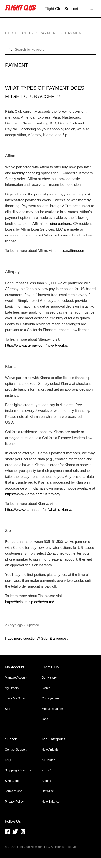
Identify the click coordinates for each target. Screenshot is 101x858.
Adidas (46, 781)
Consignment (51, 698)
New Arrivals (50, 749)
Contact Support (15, 749)
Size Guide (12, 781)
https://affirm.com (71, 250)
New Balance (51, 801)
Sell (7, 709)
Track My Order (15, 698)
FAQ (8, 760)
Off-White (48, 791)
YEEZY (46, 770)
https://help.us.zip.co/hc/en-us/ (29, 602)
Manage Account (16, 677)
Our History (49, 677)
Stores (46, 688)
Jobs (45, 719)
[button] (91, 8)
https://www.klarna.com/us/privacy (32, 494)
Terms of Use (13, 791)
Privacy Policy (14, 801)
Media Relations (52, 709)
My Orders (12, 688)
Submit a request (54, 638)
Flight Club (19, 33)
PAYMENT (49, 33)
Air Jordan (48, 760)
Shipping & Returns (18, 770)
